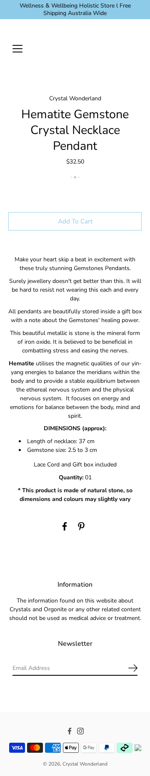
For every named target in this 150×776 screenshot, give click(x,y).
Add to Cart (75, 221)
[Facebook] (64, 526)
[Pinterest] (81, 526)
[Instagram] (80, 731)
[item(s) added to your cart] (135, 48)
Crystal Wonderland (85, 764)
